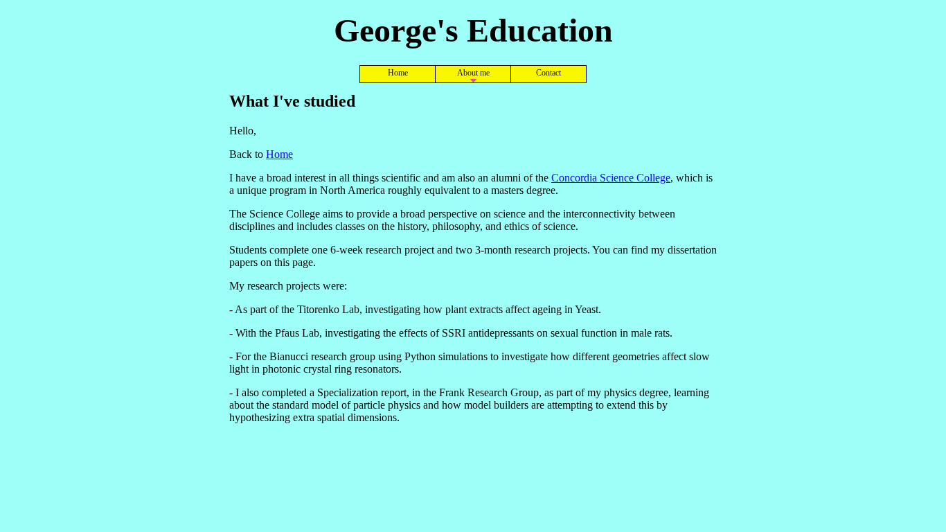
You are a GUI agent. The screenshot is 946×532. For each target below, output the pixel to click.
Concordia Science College (610, 178)
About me (473, 73)
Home (398, 73)
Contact (548, 73)
